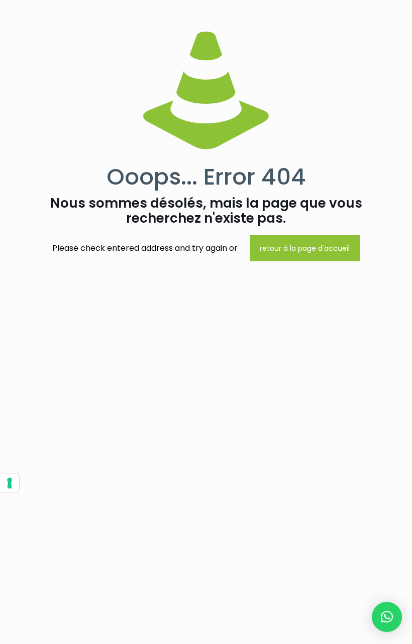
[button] (387, 617)
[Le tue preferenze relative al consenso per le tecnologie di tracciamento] (9, 483)
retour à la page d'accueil (305, 248)
